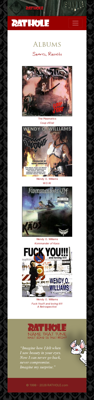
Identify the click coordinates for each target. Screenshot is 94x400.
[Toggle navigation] (75, 23)
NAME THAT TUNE (47, 335)
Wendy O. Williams (47, 178)
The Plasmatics (47, 118)
